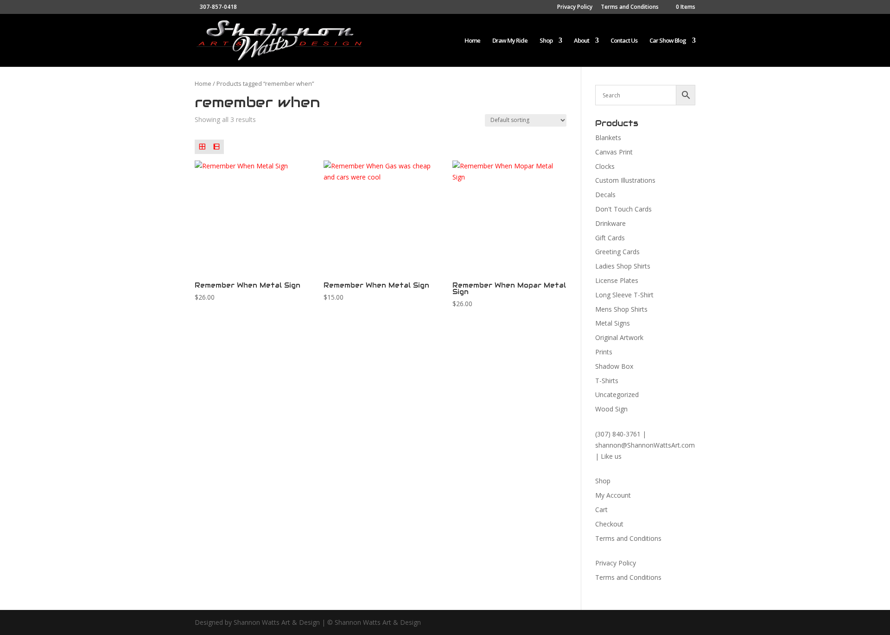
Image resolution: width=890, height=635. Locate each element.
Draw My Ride (510, 41)
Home (472, 41)
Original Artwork (619, 337)
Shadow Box (614, 366)
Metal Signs (612, 323)
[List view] (216, 147)
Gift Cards (610, 237)
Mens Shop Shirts (621, 309)
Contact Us (623, 41)
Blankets (608, 137)
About (581, 41)
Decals (605, 194)
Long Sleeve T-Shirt (624, 294)
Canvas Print (614, 152)
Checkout (609, 524)
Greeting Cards (617, 251)
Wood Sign (611, 408)
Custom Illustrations (625, 180)
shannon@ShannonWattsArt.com (645, 445)
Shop (546, 41)
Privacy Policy (574, 7)
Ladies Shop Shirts (622, 266)
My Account (613, 495)
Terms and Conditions (630, 7)
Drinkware (610, 223)
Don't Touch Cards (623, 209)
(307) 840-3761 (618, 434)
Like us (611, 456)
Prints (603, 351)
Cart (601, 509)
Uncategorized (617, 394)
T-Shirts (606, 380)
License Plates (616, 280)
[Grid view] (202, 147)
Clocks (605, 166)
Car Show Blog (667, 41)
